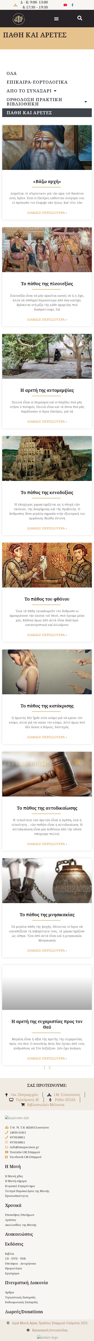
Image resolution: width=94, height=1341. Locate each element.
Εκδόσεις (14, 1244)
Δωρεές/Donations (24, 1312)
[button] (56, 18)
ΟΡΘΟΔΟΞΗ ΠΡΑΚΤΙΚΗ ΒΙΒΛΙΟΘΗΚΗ (34, 102)
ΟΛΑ (12, 73)
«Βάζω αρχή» (47, 181)
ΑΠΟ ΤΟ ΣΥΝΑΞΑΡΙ (29, 91)
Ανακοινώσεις (19, 1234)
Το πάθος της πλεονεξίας (47, 284)
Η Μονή (13, 1166)
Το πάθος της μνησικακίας (47, 915)
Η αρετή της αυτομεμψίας (47, 390)
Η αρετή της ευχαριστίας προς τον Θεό (47, 1024)
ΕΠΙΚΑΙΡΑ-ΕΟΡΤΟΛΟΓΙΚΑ (37, 82)
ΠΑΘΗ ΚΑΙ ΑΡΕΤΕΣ (29, 113)
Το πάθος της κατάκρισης (47, 706)
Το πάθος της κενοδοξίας (47, 492)
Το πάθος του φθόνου (47, 599)
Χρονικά (13, 1205)
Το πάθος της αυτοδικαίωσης (47, 808)
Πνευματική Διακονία (26, 1283)
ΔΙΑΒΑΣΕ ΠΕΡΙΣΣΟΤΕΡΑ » (47, 213)
